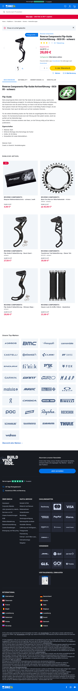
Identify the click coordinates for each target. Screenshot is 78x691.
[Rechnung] (45, 507)
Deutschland (43, 63)
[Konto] (70, 6)
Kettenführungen (32, 21)
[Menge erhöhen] (47, 68)
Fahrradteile (18, 21)
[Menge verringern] (42, 68)
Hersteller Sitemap (25, 524)
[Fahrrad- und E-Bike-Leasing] (45, 537)
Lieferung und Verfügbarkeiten (28, 527)
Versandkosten (24, 512)
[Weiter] (36, 48)
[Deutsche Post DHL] (45, 553)
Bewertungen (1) (37, 80)
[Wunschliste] (65, 6)
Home (4, 21)
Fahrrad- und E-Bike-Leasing (28, 537)
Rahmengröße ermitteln (27, 521)
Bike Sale (29, 17)
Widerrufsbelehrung (8, 521)
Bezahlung (23, 515)
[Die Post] (70, 553)
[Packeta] (70, 564)
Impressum (5, 503)
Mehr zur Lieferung (16, 659)
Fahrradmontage (25, 540)
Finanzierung (24, 533)
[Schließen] (73, 27)
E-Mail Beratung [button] (70, 73)
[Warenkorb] (74, 6)
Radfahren (10, 21)
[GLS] (45, 564)
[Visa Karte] (70, 507)
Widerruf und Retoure (26, 506)
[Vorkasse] (57, 527)
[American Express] (45, 517)
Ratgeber (22, 543)
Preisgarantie (24, 530)
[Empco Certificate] (45, 580)
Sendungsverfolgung (26, 518)
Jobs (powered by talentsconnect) (11, 509)
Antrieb (25, 21)
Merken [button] (57, 73)
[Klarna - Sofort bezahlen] (70, 517)
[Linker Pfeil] (5, 178)
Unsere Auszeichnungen (9, 515)
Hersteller (51, 80)
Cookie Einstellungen (8, 527)
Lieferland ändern (47, 643)
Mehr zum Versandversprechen (18, 667)
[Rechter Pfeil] (36, 178)
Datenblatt (22, 80)
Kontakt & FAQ (24, 503)
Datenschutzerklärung (9, 524)
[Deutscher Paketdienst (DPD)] (57, 553)
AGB (3, 518)
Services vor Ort (7, 512)
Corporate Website (8, 506)
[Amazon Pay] (45, 527)
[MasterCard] (57, 507)
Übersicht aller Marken (11, 443)
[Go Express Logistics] (57, 564)
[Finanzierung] (70, 527)
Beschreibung (9, 80)
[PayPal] (57, 517)
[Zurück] (4, 48)
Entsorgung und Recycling (10, 530)
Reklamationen (24, 509)
